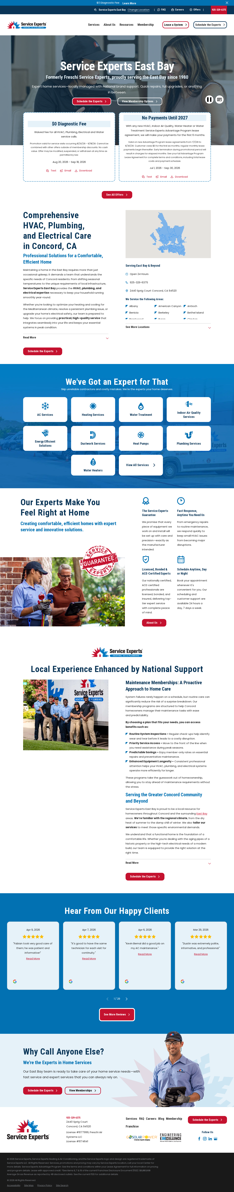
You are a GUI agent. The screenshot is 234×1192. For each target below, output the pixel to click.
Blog (161, 1119)
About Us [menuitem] (109, 25)
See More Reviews (115, 1014)
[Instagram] (205, 1139)
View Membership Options (137, 101)
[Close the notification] (227, 3)
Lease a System (173, 24)
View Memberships (80, 1090)
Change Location (139, 9)
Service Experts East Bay (112, 9)
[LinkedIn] (210, 1139)
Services (131, 1119)
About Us (151, 622)
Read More (33, 958)
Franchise (132, 1126)
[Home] (26, 25)
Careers (179, 9)
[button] (219, 99)
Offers (196, 9)
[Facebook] (199, 1139)
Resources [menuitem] (126, 25)
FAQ (163, 9)
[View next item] (126, 999)
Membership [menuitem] (146, 25)
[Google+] (215, 1139)
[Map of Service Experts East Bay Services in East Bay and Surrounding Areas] (168, 234)
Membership (174, 1119)
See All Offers (114, 194)
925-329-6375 (219, 9)
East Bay (201, 813)
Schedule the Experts (208, 24)
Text (53, 170)
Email (68, 170)
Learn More (129, 3)
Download (85, 170)
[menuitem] (13, 1185)
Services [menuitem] (94, 25)
